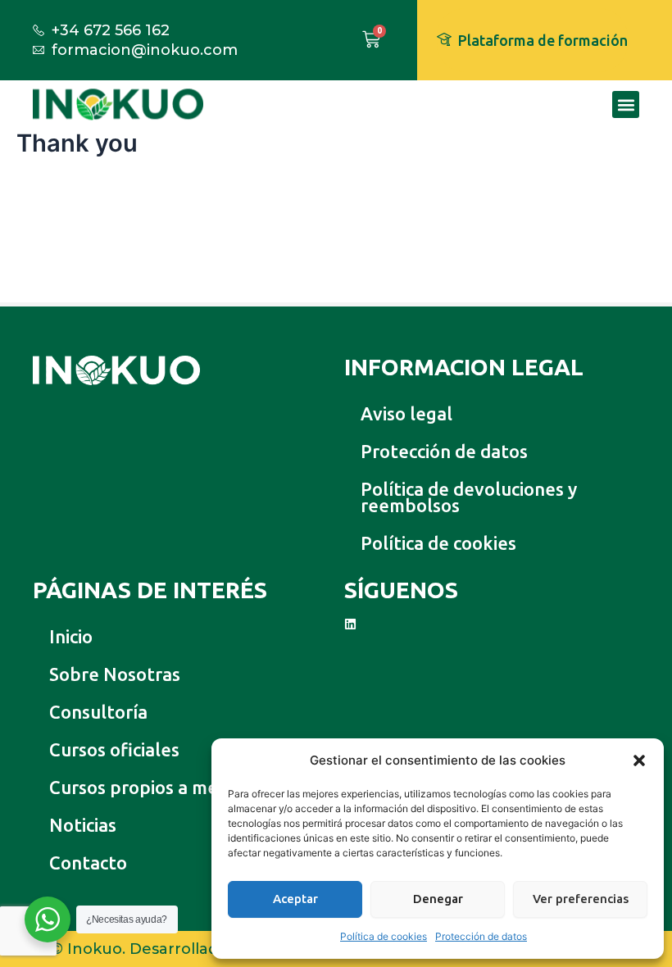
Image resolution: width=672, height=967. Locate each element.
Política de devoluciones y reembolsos (469, 497)
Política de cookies (383, 936)
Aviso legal (406, 413)
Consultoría (98, 711)
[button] (639, 760)
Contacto (88, 862)
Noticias (82, 825)
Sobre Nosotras (114, 674)
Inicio (71, 636)
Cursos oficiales (114, 749)
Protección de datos (481, 936)
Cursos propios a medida (151, 787)
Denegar (438, 899)
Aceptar (295, 899)
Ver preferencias (581, 899)
